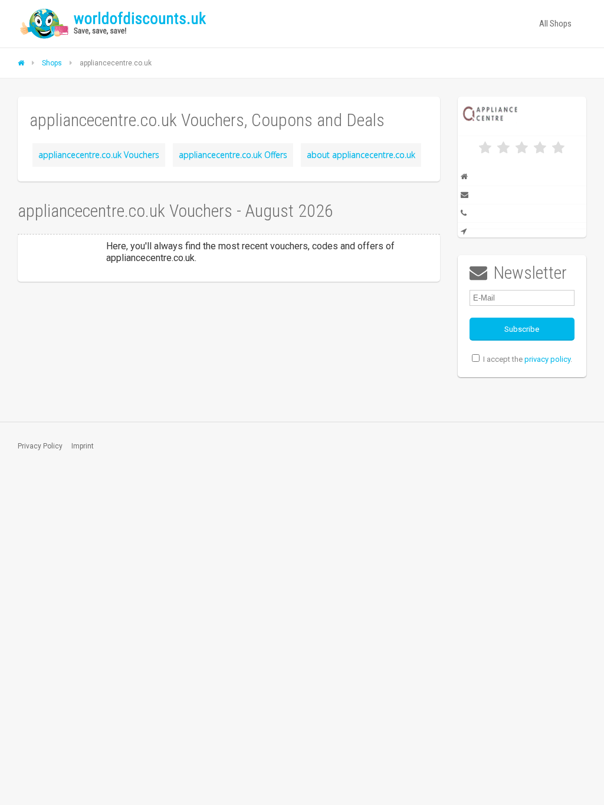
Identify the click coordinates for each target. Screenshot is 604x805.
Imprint (82, 446)
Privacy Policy (40, 446)
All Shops (555, 23)
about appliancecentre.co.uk (361, 154)
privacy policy (547, 359)
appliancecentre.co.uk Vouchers (98, 154)
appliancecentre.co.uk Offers (233, 154)
